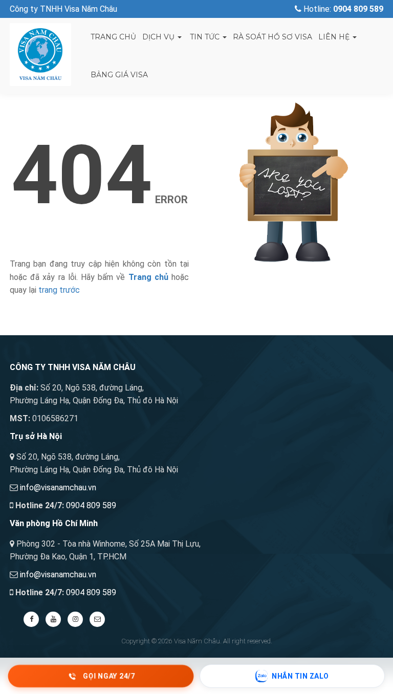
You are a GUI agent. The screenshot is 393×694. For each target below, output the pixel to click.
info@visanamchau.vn (58, 487)
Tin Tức (205, 36)
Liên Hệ (335, 36)
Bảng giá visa (119, 74)
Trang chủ (113, 36)
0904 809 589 (91, 505)
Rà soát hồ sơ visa (272, 36)
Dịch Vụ (159, 36)
